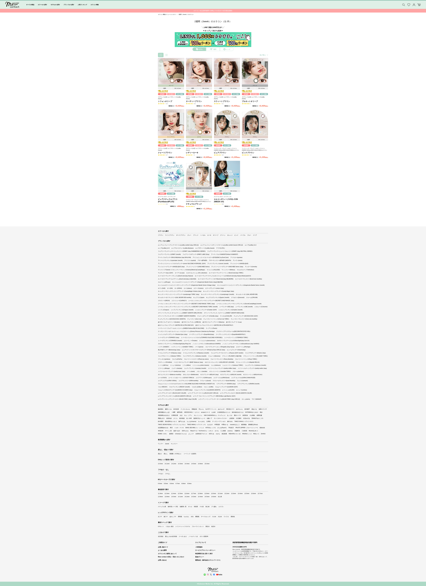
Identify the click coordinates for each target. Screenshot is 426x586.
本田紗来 (160, 431)
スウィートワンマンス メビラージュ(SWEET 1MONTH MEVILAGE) (224, 313)
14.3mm (180, 463)
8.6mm (172, 483)
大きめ (220, 516)
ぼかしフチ (173, 516)
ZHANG (263, 434)
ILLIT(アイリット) (211, 409)
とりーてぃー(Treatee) (190, 340)
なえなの (210, 424)
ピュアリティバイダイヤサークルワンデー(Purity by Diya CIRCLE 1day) (203, 350)
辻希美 (208, 421)
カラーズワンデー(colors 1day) (214, 288)
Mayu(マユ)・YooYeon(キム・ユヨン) (201, 431)
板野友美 (179, 412)
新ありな (254, 409)
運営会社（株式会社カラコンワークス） (208, 560)
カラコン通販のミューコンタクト (167, 14)
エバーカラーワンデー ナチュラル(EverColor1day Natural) (175, 276)
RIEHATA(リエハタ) (235, 434)
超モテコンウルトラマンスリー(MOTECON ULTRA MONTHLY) (214, 325)
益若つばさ (177, 431)
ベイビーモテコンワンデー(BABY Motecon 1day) (188, 362)
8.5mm (166, 483)
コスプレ (221, 506)
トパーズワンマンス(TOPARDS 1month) (170, 340)
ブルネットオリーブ (250, 101)
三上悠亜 (223, 431)
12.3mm (167, 493)
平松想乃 (231, 427)
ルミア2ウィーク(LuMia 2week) (204, 248)
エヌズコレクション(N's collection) (196, 273)
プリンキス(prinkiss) (164, 359)
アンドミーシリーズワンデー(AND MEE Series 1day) (227, 266)
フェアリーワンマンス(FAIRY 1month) (169, 254)
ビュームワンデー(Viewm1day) (236, 350)
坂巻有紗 (169, 418)
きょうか (229, 415)
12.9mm (206, 493)
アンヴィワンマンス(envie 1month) (218, 263)
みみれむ (230, 431)
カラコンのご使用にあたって (167, 553)
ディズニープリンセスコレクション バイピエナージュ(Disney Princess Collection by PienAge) (186, 331)
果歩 (261, 412)
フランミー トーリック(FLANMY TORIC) (255, 356)
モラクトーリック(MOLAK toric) (252, 374)
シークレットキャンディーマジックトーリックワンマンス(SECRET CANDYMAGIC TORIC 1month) (188, 306)
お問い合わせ (162, 560)
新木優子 (247, 409)
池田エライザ (263, 409)
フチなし (167, 473)
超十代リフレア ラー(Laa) (234, 322)
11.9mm (160, 493)
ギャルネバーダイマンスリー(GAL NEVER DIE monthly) (174, 297)
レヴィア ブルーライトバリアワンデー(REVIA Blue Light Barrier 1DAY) (214, 396)
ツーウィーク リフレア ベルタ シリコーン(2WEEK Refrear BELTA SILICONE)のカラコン (226, 149)
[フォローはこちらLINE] (205, 574)
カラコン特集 (95, 4)
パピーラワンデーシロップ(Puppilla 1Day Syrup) (219, 347)
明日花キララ (230, 409)
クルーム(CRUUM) (251, 297)
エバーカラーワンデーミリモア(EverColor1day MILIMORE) (215, 279)
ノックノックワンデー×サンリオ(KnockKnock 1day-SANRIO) (240, 344)
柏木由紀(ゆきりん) (237, 412)
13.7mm (260, 493)
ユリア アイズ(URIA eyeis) (204, 377)
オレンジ (230, 235)
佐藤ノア (209, 418)
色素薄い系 (183, 506)
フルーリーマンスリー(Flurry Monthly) (221, 359)
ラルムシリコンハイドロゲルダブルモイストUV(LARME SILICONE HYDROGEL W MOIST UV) (186, 384)
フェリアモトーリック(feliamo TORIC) (169, 356)
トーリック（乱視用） (190, 453)
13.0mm (213, 493)
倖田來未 (245, 415)
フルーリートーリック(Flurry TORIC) (246, 359)
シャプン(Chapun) (163, 310)
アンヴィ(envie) (237, 260)
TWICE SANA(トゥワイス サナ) (243, 421)
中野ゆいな (225, 424)
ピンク (236, 235)
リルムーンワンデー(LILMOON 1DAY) (226, 387)
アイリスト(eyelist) (190, 260)
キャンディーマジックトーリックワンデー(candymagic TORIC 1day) (178, 294)
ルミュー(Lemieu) (241, 390)
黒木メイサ (237, 415)
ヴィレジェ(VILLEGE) (213, 270)
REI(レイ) (256, 434)
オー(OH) (170, 288)
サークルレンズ (205, 516)
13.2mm (226, 493)
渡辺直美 (224, 434)
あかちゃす (221, 409)
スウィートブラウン (222, 101)
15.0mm (207, 463)
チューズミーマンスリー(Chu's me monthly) (244, 319)
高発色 (233, 516)
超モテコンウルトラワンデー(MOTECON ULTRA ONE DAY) (176, 325)
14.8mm (200, 463)
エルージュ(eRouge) (164, 282)
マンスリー (174, 444)
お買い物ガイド (163, 547)
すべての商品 (30, 4)
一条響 (173, 412)
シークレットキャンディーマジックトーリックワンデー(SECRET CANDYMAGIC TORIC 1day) (186, 303)
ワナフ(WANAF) (256, 399)
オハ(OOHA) (178, 288)
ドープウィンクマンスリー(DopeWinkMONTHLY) (230, 334)
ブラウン (160, 235)
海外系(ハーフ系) (173, 506)
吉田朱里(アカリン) (201, 434)
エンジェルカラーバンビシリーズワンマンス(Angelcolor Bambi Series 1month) (241, 285)
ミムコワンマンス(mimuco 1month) (255, 365)
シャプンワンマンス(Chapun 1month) (182, 310)
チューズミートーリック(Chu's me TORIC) (216, 319)
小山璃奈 (252, 415)
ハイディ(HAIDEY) (163, 347)
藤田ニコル (168, 409)
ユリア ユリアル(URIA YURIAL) (167, 380)
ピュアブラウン (220, 153)
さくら (176, 418)
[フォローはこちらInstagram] (208, 574)
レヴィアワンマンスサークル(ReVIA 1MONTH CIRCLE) (174, 396)
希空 (171, 427)
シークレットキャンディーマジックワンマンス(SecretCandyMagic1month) (239, 303)
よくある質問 (162, 550)
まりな (217, 431)
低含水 (213, 526)
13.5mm (246, 493)
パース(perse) (199, 347)
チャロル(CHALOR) (226, 316)
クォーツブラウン (165, 153)
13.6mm (253, 493)
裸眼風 (197, 516)
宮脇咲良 (237, 431)
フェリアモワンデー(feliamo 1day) (255, 353)
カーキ (209, 235)
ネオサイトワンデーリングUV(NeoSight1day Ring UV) (174, 344)
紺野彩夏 (259, 415)
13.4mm (240, 493)
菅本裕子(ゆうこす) (257, 418)
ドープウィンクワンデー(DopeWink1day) (201, 334)
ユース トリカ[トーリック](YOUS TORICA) (181, 377)
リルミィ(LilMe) (208, 387)
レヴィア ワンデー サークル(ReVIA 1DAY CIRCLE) (203, 393)
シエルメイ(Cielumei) (260, 306)
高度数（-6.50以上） (176, 453)
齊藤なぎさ (161, 418)
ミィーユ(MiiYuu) (163, 365)
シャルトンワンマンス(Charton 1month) (231, 310)
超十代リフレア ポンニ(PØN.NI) (191, 322)
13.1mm (220, 493)
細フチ (166, 516)
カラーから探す (42, 4)
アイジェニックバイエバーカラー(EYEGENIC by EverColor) (211, 257)
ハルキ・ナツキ (179, 427)
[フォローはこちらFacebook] (214, 574)
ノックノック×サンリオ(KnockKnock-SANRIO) (207, 344)
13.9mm (167, 496)
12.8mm (200, 493)
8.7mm (178, 483)
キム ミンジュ (198, 415)
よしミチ (191, 434)
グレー (189, 235)
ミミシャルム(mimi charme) (200, 365)
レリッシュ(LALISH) (228, 390)
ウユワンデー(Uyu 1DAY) (165, 273)
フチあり (160, 473)
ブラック (195, 235)
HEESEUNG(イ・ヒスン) (191, 412)
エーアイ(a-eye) (179, 273)
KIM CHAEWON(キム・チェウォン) (214, 415)
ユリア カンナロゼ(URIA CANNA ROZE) (243, 377)
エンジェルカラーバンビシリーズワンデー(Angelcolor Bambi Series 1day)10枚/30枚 (197, 282)
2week (167, 444)
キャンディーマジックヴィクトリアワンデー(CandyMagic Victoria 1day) (179, 291)
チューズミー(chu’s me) (194, 319)
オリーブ (215, 235)
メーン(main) (191, 371)
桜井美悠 (182, 418)
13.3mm (233, 493)
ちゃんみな (201, 421)
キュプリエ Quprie (198, 297)
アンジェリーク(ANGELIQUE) (239, 263)
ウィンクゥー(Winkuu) (228, 270)
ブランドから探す (69, 4)
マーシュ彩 (168, 431)
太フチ (160, 516)
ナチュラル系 (162, 506)
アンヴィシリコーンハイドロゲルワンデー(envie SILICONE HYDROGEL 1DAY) (182, 263)
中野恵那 (217, 424)
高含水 (208, 526)
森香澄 (171, 434)
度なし (166, 453)
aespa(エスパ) (205, 412)
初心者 (207, 506)
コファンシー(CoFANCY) (179, 300)
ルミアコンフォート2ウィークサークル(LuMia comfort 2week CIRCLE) (221, 245)
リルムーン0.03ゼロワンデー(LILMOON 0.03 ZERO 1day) (175, 390)
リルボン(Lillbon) (197, 387)
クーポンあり (183, 536)
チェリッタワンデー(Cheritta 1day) (207, 316)
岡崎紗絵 (194, 409)
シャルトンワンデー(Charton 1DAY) (206, 310)
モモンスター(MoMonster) (191, 374)
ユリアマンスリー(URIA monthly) (188, 380)
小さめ (214, 516)
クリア (255, 235)
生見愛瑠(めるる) (163, 427)
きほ (181, 415)
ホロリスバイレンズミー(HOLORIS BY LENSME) (219, 362)
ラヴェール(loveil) (205, 380)
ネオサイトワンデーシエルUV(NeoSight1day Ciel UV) (233, 340)
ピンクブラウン (248, 153)
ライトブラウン (169, 235)
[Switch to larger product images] (166, 55)
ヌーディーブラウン (194, 101)
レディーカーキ (192, 153)
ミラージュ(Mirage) (164, 368)
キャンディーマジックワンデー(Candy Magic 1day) (218, 291)
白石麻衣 (238, 418)
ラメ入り (226, 516)
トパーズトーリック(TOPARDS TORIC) (236, 337)
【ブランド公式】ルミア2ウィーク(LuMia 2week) (169, 97)
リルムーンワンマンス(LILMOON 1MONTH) (207, 390)
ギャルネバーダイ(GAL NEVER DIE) (247, 294)
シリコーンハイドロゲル (182, 526)
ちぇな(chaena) (191, 421)
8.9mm (189, 483)
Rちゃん (201, 409)
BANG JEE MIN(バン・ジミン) (194, 427)
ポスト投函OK (204, 536)
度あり (160, 453)
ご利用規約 (198, 547)
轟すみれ (230, 421)
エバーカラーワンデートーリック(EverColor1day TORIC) (226, 273)
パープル (242, 235)
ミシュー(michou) (175, 365)
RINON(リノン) (246, 434)
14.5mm (193, 463)
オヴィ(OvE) (161, 288)
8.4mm (160, 483)
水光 (192, 516)
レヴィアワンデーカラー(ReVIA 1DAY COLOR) (172, 393)
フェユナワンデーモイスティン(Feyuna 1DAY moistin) (227, 353)
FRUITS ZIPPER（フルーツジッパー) (247, 427)
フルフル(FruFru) (177, 359)
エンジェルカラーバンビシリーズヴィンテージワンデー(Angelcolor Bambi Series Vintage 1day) (186, 285)
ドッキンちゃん (185, 409)
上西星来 (231, 418)
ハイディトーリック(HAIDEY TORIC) (182, 347)
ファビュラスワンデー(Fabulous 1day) (169, 353)
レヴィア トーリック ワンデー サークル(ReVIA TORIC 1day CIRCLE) (219, 399)
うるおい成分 (170, 526)
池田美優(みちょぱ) (164, 412)
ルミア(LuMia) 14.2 (250, 245)
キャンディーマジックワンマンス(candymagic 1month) (217, 294)
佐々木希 (189, 418)
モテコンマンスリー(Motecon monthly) (169, 374)
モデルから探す (55, 4)
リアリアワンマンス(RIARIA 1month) (248, 384)
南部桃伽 (244, 424)
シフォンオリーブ (165, 101)
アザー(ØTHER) (202, 260)
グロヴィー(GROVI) (164, 300)
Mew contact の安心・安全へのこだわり (171, 557)
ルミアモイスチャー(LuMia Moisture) (182, 248)
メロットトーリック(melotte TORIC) (220, 371)
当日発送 (160, 536)
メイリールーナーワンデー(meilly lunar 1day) (171, 371)
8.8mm (183, 483)
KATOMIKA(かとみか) (251, 412)
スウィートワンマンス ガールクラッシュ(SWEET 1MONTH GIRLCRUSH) (180, 313)
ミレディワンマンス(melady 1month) (195, 368)
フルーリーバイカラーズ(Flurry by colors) (196, 359)
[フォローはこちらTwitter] (211, 574)
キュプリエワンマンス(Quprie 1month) (217, 297)
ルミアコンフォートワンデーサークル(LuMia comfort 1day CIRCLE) (178, 245)
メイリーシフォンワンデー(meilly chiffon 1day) (222, 368)
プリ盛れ (214, 506)
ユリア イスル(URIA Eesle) (221, 377)
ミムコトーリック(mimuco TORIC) (232, 365)
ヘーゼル (202, 235)
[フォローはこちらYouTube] (219, 574)
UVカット (161, 526)
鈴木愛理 (160, 421)
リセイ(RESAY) (162, 387)
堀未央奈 (262, 427)
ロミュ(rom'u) (246, 399)
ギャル (190, 506)
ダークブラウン (180, 235)
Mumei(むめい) (253, 431)
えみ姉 (213, 412)
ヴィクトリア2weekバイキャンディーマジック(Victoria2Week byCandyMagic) (181, 270)
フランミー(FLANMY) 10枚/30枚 (232, 356)
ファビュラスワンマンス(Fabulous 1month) (196, 353)
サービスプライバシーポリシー (205, 550)
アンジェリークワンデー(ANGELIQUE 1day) (171, 266)
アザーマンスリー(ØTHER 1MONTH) (220, 260)
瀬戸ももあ (181, 421)
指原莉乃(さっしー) (199, 418)
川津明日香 (174, 415)
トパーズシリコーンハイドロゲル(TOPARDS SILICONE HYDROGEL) (202, 337)
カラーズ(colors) (198, 288)
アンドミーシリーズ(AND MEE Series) (198, 266)
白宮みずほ (246, 418)
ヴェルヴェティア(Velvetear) (245, 270)
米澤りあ (211, 434)
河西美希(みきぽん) (164, 415)
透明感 (180, 516)
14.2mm (173, 463)
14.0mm (160, 463)
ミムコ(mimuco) (216, 365)
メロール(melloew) (238, 371)
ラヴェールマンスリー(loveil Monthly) (224, 380)
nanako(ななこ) (234, 424)
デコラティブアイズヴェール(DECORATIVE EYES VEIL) (233, 331)
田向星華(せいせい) (171, 421)
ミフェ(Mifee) (186, 365)
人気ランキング (82, 4)
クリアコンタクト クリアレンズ (166, 196)
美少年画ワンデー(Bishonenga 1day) (169, 350)
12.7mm (193, 493)
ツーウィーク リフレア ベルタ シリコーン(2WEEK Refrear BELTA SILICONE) (181, 328)
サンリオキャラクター (220, 418)
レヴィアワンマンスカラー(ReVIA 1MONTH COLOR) (236, 393)
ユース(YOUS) (162, 377)
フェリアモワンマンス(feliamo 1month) (194, 356)
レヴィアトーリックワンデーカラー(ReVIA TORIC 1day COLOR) (177, 399)
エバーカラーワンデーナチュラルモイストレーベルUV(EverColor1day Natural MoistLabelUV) (223, 276)
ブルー (249, 235)
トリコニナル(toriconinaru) (207, 340)
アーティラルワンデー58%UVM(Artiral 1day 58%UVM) (174, 257)
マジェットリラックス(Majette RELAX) (247, 362)
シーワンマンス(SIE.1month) (244, 306)
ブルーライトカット (198, 526)
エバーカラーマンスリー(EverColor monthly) (248, 279)
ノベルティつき (193, 536)
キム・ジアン (188, 415)
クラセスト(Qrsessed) (237, 297)
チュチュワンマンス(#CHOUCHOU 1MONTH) (172, 319)
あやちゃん (239, 409)
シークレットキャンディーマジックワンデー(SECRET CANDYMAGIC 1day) (211, 300)
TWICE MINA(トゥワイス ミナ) (196, 424)
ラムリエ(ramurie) (242, 380)
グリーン (222, 235)
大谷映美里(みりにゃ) (223, 412)
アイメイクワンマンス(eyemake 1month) (170, 260)
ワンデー (160, 444)
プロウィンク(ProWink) (165, 362)
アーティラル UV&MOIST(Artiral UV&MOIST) (224, 254)
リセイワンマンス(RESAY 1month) (179, 387)
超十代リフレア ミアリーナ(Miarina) (213, 322)
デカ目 (202, 506)
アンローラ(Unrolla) (251, 266)
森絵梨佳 (160, 409)
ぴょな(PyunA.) (222, 427)
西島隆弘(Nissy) (253, 424)
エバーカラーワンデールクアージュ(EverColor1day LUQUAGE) (177, 279)
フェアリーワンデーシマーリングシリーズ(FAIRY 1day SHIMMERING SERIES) (181, 251)
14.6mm (213, 496)
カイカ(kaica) (188, 288)
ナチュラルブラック (194, 204)
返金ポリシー (199, 557)
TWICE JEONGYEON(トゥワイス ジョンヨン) (171, 424)
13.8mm (160, 496)
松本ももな (185, 431)
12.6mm (186, 493)
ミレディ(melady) (177, 368)
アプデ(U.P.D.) (220, 248)
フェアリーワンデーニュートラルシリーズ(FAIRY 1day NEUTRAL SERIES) (229, 251)
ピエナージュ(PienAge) (243, 347)
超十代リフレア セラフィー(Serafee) (169, 322)
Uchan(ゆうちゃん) (181, 434)
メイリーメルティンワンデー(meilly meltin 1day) (252, 368)
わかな (218, 434)
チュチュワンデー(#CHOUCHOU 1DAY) (246, 316)
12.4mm (173, 493)
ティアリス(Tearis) (211, 328)
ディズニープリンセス (219, 421)
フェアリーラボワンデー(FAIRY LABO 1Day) (196, 254)
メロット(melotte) (202, 371)
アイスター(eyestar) (236, 257)
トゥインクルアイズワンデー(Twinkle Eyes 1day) (172, 334)
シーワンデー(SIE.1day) (226, 306)
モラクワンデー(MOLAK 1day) (209, 374)
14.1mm (167, 463)
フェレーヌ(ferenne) (214, 356)
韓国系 (196, 506)
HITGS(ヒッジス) (210, 427)
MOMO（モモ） (163, 434)
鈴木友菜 (176, 409)
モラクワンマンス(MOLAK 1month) (230, 374)
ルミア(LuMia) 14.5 (164, 248)
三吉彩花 (244, 431)
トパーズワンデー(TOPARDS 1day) (168, 337)
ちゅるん (186, 516)
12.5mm (180, 493)
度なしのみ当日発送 (171, 536)
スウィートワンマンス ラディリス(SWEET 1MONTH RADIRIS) (177, 316)
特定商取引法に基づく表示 (204, 553)
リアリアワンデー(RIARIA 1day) (226, 384)
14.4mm (187, 463)
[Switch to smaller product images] (161, 55)
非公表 (220, 496)
